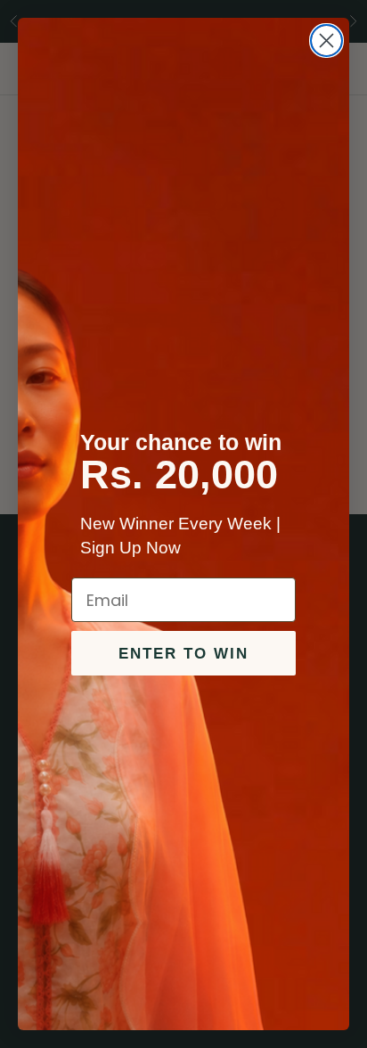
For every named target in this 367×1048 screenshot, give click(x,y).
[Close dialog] (326, 40)
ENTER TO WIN (183, 653)
